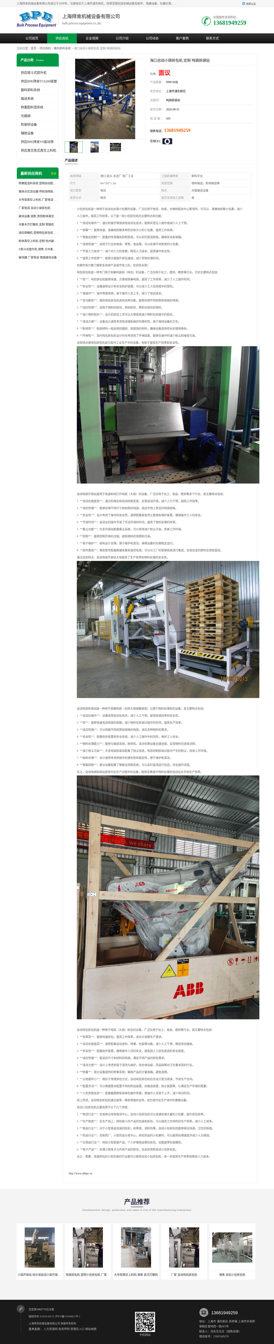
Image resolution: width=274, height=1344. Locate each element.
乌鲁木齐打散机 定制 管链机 (36, 224)
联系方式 (212, 38)
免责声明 (64, 1329)
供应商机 (62, 38)
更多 (54, 173)
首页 (33, 48)
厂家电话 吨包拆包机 (184, 1274)
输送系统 (27, 98)
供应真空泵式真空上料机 (38, 150)
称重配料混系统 (32, 107)
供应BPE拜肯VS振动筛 (37, 142)
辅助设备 (27, 133)
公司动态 (152, 38)
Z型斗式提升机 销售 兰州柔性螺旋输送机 (38, 249)
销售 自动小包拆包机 (136, 1274)
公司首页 (31, 38)
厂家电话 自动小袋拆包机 (34, 207)
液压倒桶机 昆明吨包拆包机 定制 (38, 232)
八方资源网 (51, 1329)
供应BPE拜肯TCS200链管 (39, 81)
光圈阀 (25, 116)
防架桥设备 (29, 124)
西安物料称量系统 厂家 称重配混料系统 (235, 1274)
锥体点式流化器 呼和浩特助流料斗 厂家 (38, 191)
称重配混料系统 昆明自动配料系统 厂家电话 (38, 183)
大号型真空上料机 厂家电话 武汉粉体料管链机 (38, 199)
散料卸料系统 (62, 48)
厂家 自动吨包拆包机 (88, 1274)
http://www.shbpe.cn (80, 1173)
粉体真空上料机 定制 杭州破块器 (38, 240)
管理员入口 (77, 1329)
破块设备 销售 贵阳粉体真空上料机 (38, 216)
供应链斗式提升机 (34, 72)
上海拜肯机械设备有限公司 (44, 1323)
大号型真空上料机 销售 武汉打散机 (40, 1274)
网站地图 (90, 1329)
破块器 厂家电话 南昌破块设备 (38, 257)
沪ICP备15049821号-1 (67, 1316)
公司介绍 (122, 38)
